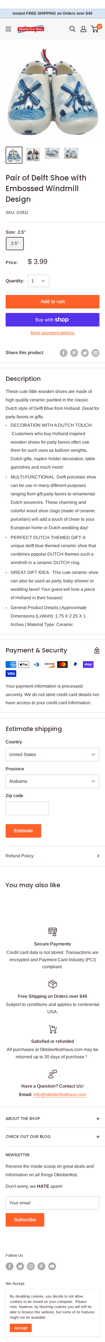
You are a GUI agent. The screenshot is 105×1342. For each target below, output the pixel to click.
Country (14, 741)
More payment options (52, 332)
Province (15, 768)
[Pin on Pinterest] (74, 352)
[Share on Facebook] (63, 352)
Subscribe (25, 1219)
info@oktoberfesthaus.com (59, 1094)
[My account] (83, 29)
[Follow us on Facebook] (9, 1266)
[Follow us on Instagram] (31, 1266)
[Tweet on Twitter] (85, 352)
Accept (20, 1328)
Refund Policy (20, 855)
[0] (94, 29)
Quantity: (15, 280)
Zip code (14, 795)
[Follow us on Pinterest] (41, 1266)
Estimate (23, 830)
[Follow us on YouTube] (52, 1266)
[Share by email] (95, 352)
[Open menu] (8, 29)
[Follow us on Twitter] (20, 1266)
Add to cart (53, 301)
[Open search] (72, 29)
